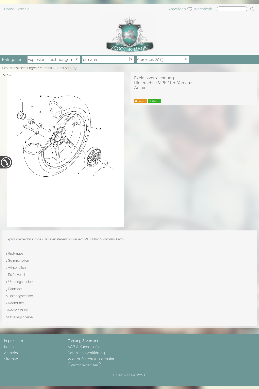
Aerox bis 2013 (65, 68)
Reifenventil (16, 275)
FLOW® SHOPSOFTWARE (129, 374)
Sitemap (11, 359)
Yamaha (46, 68)
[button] (252, 9)
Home (9, 9)
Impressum (13, 341)
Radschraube (18, 310)
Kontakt (23, 9)
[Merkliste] (189, 9)
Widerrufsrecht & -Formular (91, 359)
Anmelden (177, 9)
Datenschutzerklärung (86, 353)
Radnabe (15, 289)
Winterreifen (17, 268)
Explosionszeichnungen (19, 68)
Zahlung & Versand (83, 341)
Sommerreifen (18, 260)
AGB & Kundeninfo (83, 347)
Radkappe (15, 253)
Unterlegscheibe (20, 282)
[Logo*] (129, 16)
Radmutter (16, 303)
